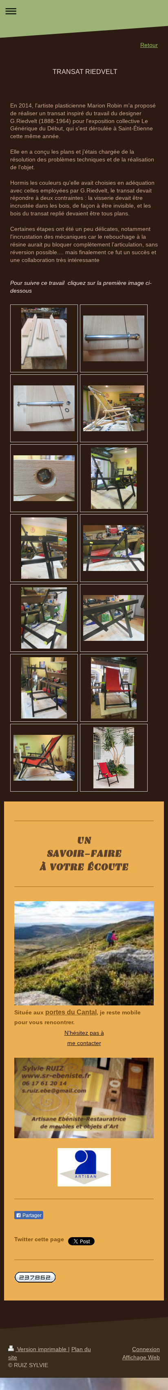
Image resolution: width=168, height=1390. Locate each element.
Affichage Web (141, 1357)
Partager (31, 1215)
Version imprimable (41, 1349)
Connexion (146, 1349)
